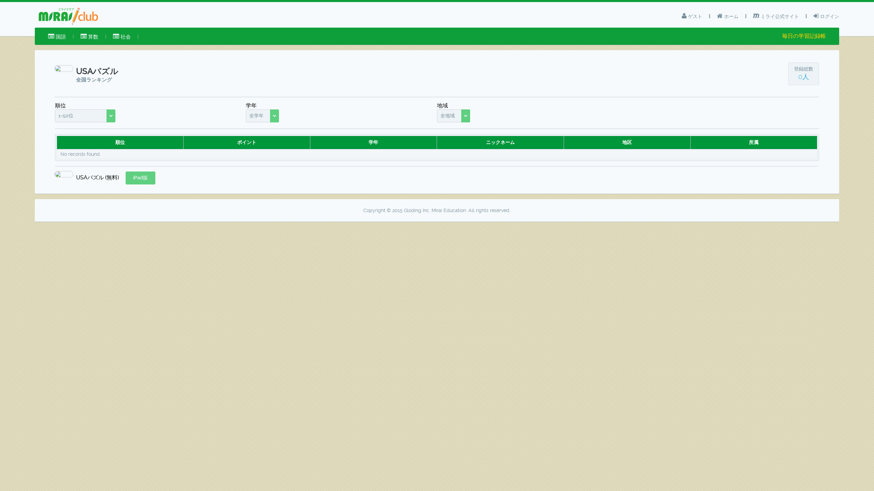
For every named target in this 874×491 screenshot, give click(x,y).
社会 (125, 37)
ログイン (829, 16)
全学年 (256, 115)
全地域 (447, 115)
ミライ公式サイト (779, 16)
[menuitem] (57, 37)
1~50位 (65, 115)
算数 (92, 37)
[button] (140, 178)
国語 (60, 37)
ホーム (730, 16)
